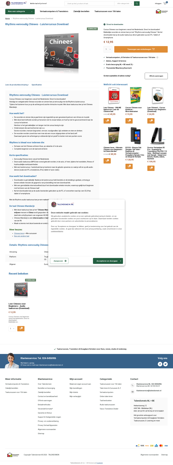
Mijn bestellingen (76, 388)
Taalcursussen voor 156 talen (108, 11)
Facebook (160, 364)
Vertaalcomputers (106, 392)
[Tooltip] (157, 57)
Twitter (165, 364)
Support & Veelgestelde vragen (49, 417)
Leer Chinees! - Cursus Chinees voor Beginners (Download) (156, 109)
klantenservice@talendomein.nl (149, 391)
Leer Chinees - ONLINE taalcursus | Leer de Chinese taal (112, 109)
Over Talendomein (45, 384)
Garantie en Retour (45, 413)
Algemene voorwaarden (47, 429)
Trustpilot (99, 463)
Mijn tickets (74, 392)
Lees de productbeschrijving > (17, 85)
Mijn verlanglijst (75, 396)
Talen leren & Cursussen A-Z (110, 388)
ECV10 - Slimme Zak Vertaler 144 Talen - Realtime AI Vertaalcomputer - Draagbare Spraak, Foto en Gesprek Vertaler (134, 152)
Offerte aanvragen (156, 76)
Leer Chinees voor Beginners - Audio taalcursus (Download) (19, 306)
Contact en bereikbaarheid (48, 396)
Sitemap (41, 433)
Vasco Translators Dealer (109, 409)
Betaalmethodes (44, 405)
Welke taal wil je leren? (38, 3)
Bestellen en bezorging (46, 388)
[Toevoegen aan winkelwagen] (20, 328)
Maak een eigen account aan (80, 384)
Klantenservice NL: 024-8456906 (149, 384)
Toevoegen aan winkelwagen (107, 121)
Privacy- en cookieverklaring (48, 421)
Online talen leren (106, 396)
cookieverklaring (57, 231)
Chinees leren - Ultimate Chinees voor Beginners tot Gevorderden (113, 149)
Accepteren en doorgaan (107, 261)
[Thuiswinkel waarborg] (13, 455)
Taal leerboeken (106, 400)
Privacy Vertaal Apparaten (47, 425)
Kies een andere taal (21, 236)
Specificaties (37, 85)
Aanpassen (58, 261)
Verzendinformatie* (45, 409)
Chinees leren (19, 233)
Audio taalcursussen (107, 405)
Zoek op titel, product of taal (137, 3)
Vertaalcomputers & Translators (54, 11)
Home (7, 18)
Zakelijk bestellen (81, 11)
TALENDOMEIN (53, 455)
